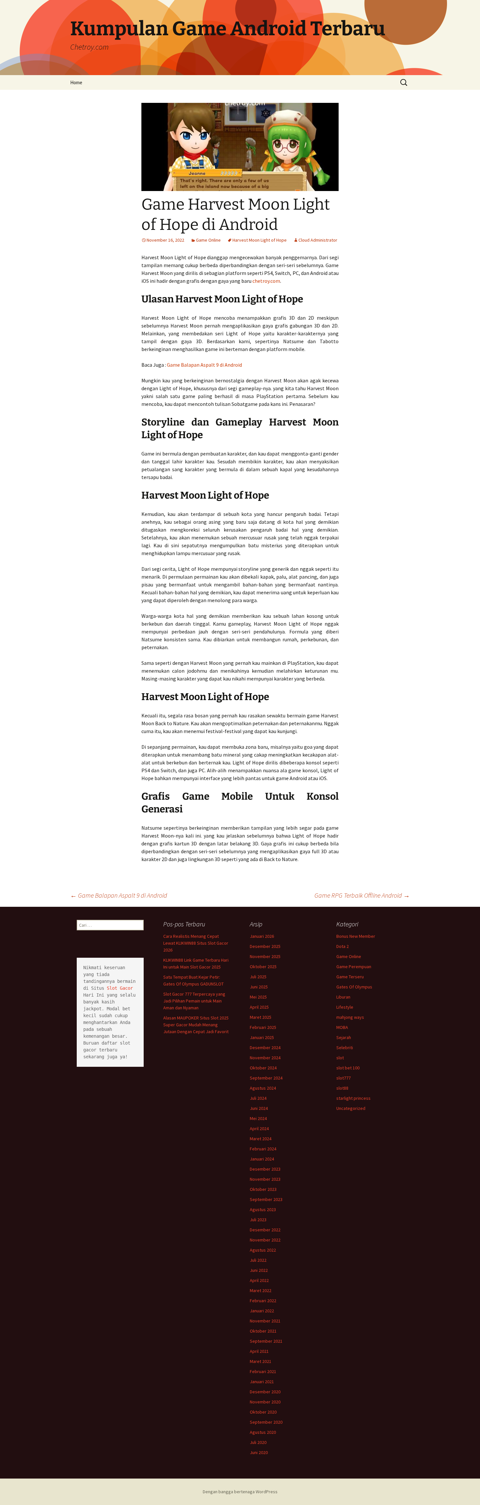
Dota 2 (342, 946)
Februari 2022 (263, 1301)
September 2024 (266, 1078)
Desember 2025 (265, 946)
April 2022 (259, 1280)
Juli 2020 (258, 1442)
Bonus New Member (355, 936)
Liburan (343, 997)
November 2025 (265, 956)
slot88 (342, 1088)
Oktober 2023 (263, 1189)
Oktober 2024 (263, 1068)
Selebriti (344, 1047)
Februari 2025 (263, 1027)
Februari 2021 (263, 1371)
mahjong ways (350, 1017)
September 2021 (266, 1341)
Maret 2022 (260, 1290)
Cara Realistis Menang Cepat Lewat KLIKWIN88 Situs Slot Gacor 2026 (195, 943)
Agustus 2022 (263, 1250)
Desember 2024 (265, 1047)
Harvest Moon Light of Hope (259, 240)
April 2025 (259, 1007)
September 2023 (266, 1199)
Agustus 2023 (263, 1209)
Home (76, 82)
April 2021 (259, 1351)
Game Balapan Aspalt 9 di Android (204, 364)
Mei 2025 (258, 997)
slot (340, 1058)
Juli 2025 (258, 977)
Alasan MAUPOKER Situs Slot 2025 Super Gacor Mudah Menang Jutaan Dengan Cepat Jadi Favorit (196, 1024)
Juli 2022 (258, 1260)
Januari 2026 (262, 936)
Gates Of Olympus (354, 987)
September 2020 (266, 1422)
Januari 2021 (262, 1382)
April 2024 (259, 1128)
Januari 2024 (262, 1159)
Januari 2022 (262, 1311)
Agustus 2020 (263, 1432)
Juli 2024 (258, 1098)
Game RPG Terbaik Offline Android (362, 895)
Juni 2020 (259, 1452)
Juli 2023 (258, 1220)
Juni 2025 (259, 987)
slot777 (343, 1078)
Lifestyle (344, 1007)
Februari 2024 (263, 1149)
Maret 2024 (260, 1139)
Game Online (208, 240)
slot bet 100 (348, 1068)
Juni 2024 (259, 1108)
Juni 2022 (259, 1270)
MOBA (342, 1027)
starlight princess (353, 1098)
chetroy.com (266, 281)
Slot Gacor (120, 988)
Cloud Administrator (317, 240)
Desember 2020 (265, 1392)
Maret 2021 (260, 1361)
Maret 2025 (260, 1017)
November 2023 (265, 1179)
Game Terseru (350, 977)
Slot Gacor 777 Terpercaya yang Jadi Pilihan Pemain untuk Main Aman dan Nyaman (194, 1001)
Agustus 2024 (263, 1088)
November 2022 (265, 1240)
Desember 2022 (265, 1230)
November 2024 (265, 1058)
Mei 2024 (258, 1118)
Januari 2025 (262, 1037)
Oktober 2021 (263, 1331)
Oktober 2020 (263, 1412)
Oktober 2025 (263, 966)
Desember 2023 (265, 1169)
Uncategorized (350, 1108)
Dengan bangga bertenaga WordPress (240, 1492)
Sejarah (343, 1037)
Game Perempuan (353, 966)
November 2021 (265, 1321)
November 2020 (265, 1402)
